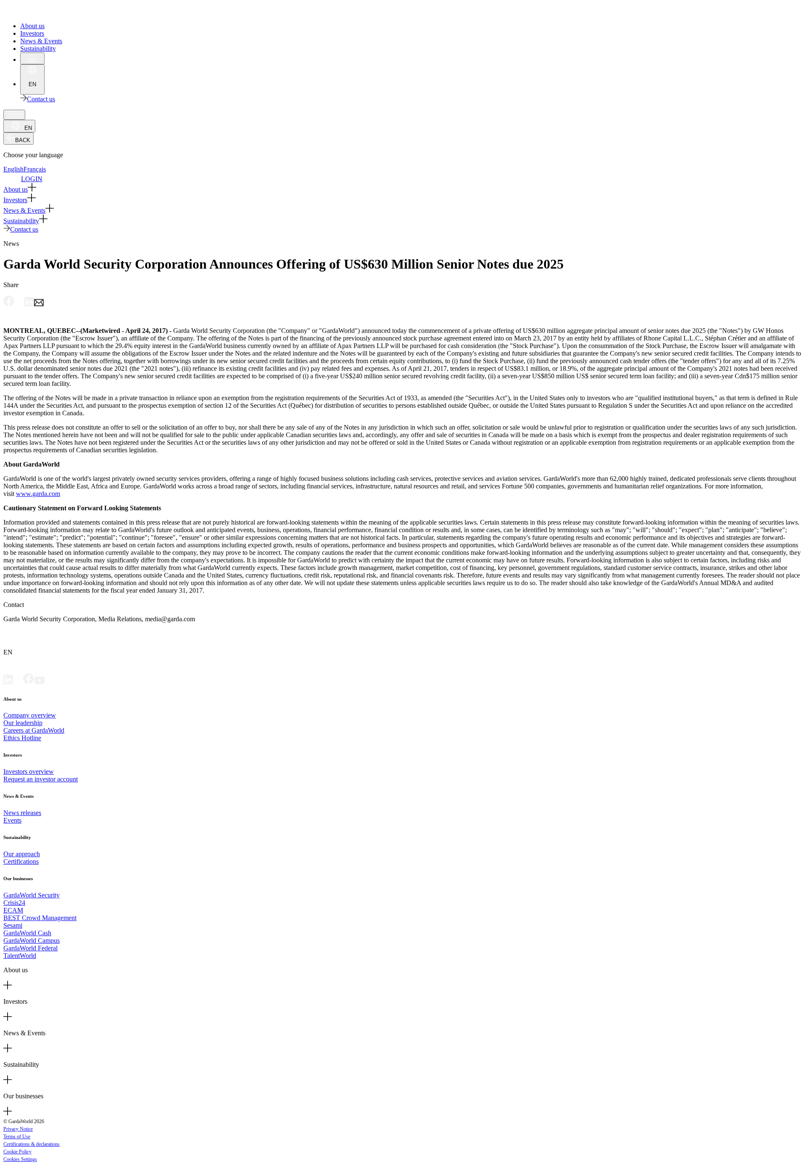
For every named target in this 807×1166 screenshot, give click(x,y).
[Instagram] (50, 682)
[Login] (32, 58)
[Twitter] (18, 682)
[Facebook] (28, 682)
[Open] (14, 115)
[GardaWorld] (42, 11)
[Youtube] (39, 682)
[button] (403, 188)
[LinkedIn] (8, 682)
